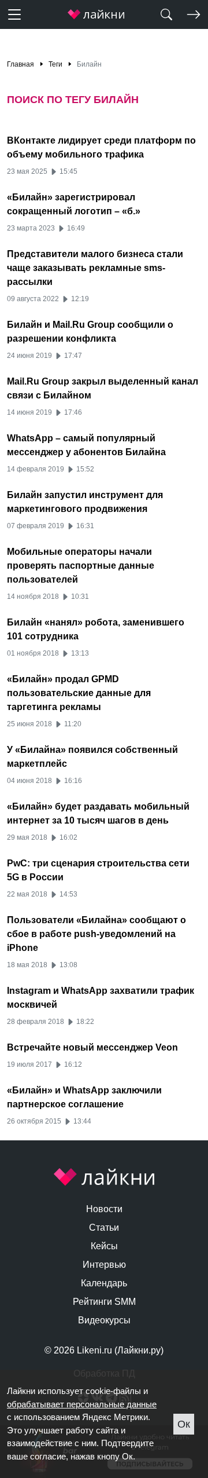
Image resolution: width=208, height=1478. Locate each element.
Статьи (104, 1227)
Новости (104, 1209)
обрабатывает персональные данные (82, 1404)
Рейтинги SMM (104, 1302)
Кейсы (104, 1246)
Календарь (104, 1283)
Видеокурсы (104, 1320)
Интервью (104, 1265)
